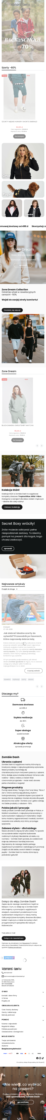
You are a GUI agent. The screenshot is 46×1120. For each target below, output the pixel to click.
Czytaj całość (33, 671)
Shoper (41, 1062)
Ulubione (5, 1046)
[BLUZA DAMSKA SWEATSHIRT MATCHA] (17, 400)
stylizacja (16, 679)
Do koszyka (19, 136)
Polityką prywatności (15, 947)
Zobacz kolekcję (12, 507)
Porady (6, 627)
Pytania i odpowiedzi (9, 1024)
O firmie (5, 998)
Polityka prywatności (9, 1029)
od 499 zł (23, 708)
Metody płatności (8, 1015)
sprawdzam (23, 1102)
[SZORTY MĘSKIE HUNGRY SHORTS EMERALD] (19, 97)
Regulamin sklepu (8, 1026)
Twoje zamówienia (9, 1040)
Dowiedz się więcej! (12, 310)
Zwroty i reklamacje (9, 1012)
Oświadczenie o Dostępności (12, 1032)
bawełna (7, 679)
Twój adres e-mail (8, 933)
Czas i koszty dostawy (10, 1010)
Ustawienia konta (8, 1043)
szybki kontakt (23, 734)
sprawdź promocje (23, 746)
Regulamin (26, 943)
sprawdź (23, 265)
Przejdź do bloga (8, 589)
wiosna (30, 679)
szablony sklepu (23, 1062)
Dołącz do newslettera (13, 938)
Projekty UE (6, 1001)
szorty (24, 679)
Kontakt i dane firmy (9, 996)
